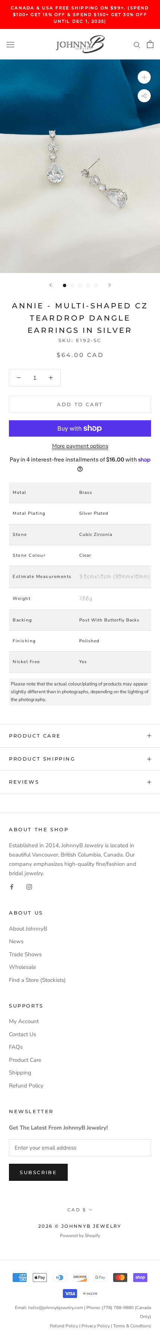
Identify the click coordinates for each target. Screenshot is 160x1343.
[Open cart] (150, 44)
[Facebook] (12, 886)
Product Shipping (42, 759)
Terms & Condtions (132, 1326)
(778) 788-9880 (118, 1308)
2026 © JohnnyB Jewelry (80, 1226)
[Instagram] (29, 886)
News (16, 941)
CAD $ (76, 1209)
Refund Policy (26, 1085)
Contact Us (22, 1034)
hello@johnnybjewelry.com (55, 1308)
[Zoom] (144, 77)
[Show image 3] (80, 285)
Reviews (24, 782)
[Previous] (50, 285)
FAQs (16, 1047)
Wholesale (22, 967)
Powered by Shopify (80, 1235)
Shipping (20, 1072)
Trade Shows (25, 954)
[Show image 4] (88, 285)
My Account (24, 1021)
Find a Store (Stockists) (37, 980)
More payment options (80, 446)
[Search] (137, 44)
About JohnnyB (28, 928)
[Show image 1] (64, 285)
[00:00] (80, 166)
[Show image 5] (95, 285)
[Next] (110, 285)
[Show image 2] (72, 285)
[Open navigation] (10, 44)
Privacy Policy (95, 1326)
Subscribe (38, 1172)
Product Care (35, 736)
